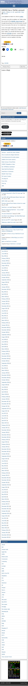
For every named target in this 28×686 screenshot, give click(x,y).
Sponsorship (4, 637)
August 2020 (4, 337)
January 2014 (5, 446)
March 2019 (4, 370)
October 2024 (5, 277)
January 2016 (5, 432)
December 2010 (5, 535)
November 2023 (5, 289)
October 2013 (5, 453)
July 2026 (4, 251)
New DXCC (4, 602)
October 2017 (5, 406)
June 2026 (4, 253)
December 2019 (5, 356)
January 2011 (5, 532)
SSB (3, 640)
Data (3, 568)
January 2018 (5, 399)
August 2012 (4, 487)
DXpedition (4, 575)
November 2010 (5, 537)
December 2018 (5, 375)
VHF (3, 649)
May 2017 (4, 418)
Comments (5, 13)
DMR (3, 571)
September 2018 (5, 382)
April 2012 (4, 496)
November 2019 (5, 358)
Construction (4, 559)
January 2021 (5, 325)
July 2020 (4, 339)
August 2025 (4, 265)
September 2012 (5, 484)
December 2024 (5, 275)
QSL (3, 618)
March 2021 (4, 320)
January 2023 (5, 301)
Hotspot (3, 587)
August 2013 (4, 458)
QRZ (3, 185)
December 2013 (5, 449)
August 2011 (4, 515)
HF (2, 585)
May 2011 (4, 523)
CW (2, 563)
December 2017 (5, 401)
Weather (4, 652)
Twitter (22, 12)
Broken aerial (5, 556)
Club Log (4, 183)
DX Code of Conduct (6, 176)
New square (4, 604)
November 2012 (5, 480)
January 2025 (5, 272)
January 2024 (5, 287)
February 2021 (5, 322)
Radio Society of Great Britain (8, 162)
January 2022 (5, 303)
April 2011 (4, 525)
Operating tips (5, 611)
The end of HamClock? (7, 213)
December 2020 (5, 327)
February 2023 (5, 299)
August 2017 (4, 411)
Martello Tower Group (16, 21)
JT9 (3, 597)
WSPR (3, 654)
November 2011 (5, 508)
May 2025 (4, 270)
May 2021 (4, 315)
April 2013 (4, 468)
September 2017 (5, 408)
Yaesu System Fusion (7, 656)
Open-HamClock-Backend (7, 169)
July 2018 (4, 387)
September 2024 (5, 279)
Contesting (4, 561)
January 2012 (5, 504)
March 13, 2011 (11, 12)
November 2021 (5, 306)
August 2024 (4, 282)
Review (3, 630)
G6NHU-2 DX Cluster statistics (9, 159)
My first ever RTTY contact (8, 219)
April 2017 (4, 420)
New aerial (4, 599)
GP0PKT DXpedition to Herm (8, 164)
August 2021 (4, 308)
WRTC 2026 (4, 201)
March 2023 (4, 296)
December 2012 (5, 477)
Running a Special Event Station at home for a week (13, 203)
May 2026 (4, 256)
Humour (3, 592)
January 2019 (5, 372)
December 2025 (5, 263)
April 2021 (4, 318)
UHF (3, 647)
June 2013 (4, 463)
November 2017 (5, 403)
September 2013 (5, 456)
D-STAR (3, 566)
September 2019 (5, 363)
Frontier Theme (23, 683)
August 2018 (4, 384)
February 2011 (5, 530)
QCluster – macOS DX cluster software (11, 152)
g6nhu (4, 12)
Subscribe (5, 127)
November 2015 (5, 437)
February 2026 (5, 258)
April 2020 (4, 346)
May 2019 (4, 368)
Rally (3, 623)
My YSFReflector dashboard (8, 166)
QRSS (3, 616)
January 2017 (5, 427)
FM (2, 578)
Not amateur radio (6, 609)
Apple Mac (4, 552)
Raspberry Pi (5, 628)
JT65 (3, 594)
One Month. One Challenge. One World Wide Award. (13, 216)
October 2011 (5, 511)
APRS (3, 554)
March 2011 (4, 527)
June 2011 (4, 520)
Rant (3, 625)
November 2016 (5, 430)
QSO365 (18, 12)
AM (2, 547)
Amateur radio (5, 549)
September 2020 (5, 334)
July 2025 (4, 268)
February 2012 (5, 501)
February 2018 (5, 396)
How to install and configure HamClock (10, 154)
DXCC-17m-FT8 (5, 573)
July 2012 (4, 489)
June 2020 (4, 341)
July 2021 (4, 310)
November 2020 (5, 330)
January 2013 (5, 475)
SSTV (3, 642)
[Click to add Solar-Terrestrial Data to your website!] (14, 678)
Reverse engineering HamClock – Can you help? (13, 209)
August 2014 (4, 442)
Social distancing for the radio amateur (10, 157)
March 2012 (4, 499)
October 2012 (5, 482)
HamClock (4, 582)
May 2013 (4, 465)
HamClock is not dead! (7, 207)
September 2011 (5, 513)
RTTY (3, 635)
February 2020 (5, 351)
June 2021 (4, 313)
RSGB (3, 633)
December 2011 (5, 506)
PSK (3, 613)
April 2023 (4, 294)
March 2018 (4, 394)
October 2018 (5, 380)
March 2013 (4, 470)
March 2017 (4, 422)
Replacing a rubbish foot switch (9, 222)
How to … (4, 590)
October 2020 (5, 332)
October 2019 (5, 360)
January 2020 (5, 353)
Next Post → (24, 66)
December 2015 (5, 434)
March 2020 (4, 349)
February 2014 (5, 444)
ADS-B (3, 544)
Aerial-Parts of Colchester (7, 171)
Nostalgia (4, 606)
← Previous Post (5, 66)
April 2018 (4, 392)
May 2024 (4, 284)
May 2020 (4, 344)
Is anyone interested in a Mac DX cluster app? (12, 193)
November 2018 (5, 377)
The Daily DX (5, 178)
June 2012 (4, 492)
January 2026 (5, 260)
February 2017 (5, 425)
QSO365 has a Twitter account (13, 10)
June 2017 (4, 415)
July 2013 (4, 461)
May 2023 (4, 291)
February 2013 (5, 473)
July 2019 (4, 365)
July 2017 (4, 413)
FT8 (3, 580)
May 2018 (4, 389)
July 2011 (4, 518)
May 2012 (4, 494)
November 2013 (5, 451)
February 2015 (5, 439)
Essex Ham (4, 181)
